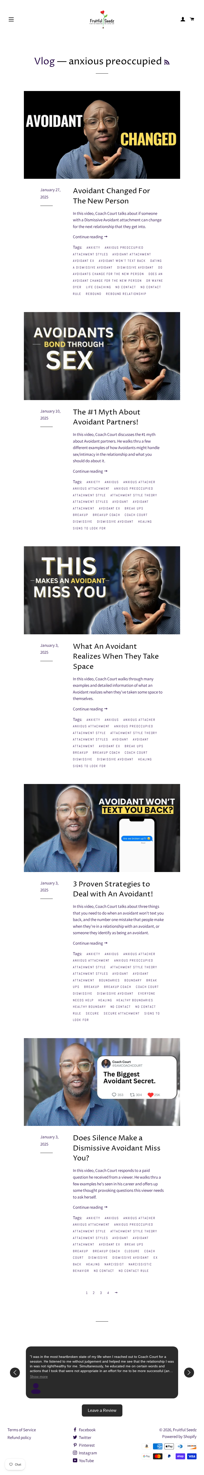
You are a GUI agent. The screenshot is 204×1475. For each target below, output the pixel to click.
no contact (125, 287)
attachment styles (90, 254)
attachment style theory (133, 495)
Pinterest (86, 1445)
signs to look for (89, 528)
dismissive (83, 521)
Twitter (84, 1437)
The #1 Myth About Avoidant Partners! (107, 417)
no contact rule (134, 1271)
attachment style (89, 495)
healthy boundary (89, 1007)
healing (145, 521)
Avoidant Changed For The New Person (111, 196)
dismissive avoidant (135, 267)
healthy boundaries (134, 1000)
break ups (134, 508)
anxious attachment (91, 488)
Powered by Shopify (179, 1436)
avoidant (120, 502)
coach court (136, 515)
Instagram (87, 1453)
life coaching (98, 287)
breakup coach (106, 515)
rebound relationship (126, 294)
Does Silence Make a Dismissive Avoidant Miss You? (116, 1148)
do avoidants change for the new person (118, 270)
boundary (133, 980)
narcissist (114, 1264)
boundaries (109, 980)
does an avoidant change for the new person (118, 277)
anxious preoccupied (124, 247)
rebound (94, 294)
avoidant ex (83, 261)
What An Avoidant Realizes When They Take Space (116, 657)
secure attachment (122, 1013)
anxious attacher (139, 482)
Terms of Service (21, 1429)
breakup (80, 515)
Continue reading (88, 236)
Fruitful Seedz (185, 1429)
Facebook (87, 1429)
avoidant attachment (131, 254)
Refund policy (19, 1437)
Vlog (44, 61)
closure (132, 1251)
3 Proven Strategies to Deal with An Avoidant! (113, 889)
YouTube (86, 1460)
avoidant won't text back (122, 261)
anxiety (93, 247)
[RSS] (167, 63)
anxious (112, 482)
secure (92, 1013)
